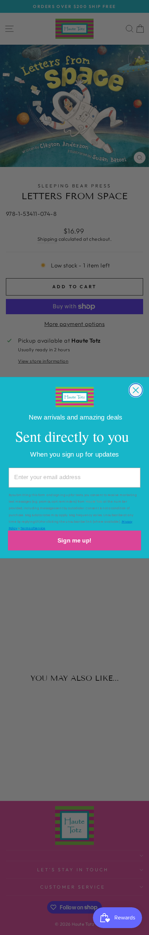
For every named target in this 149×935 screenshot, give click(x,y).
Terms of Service (32, 528)
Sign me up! (74, 540)
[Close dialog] (135, 390)
